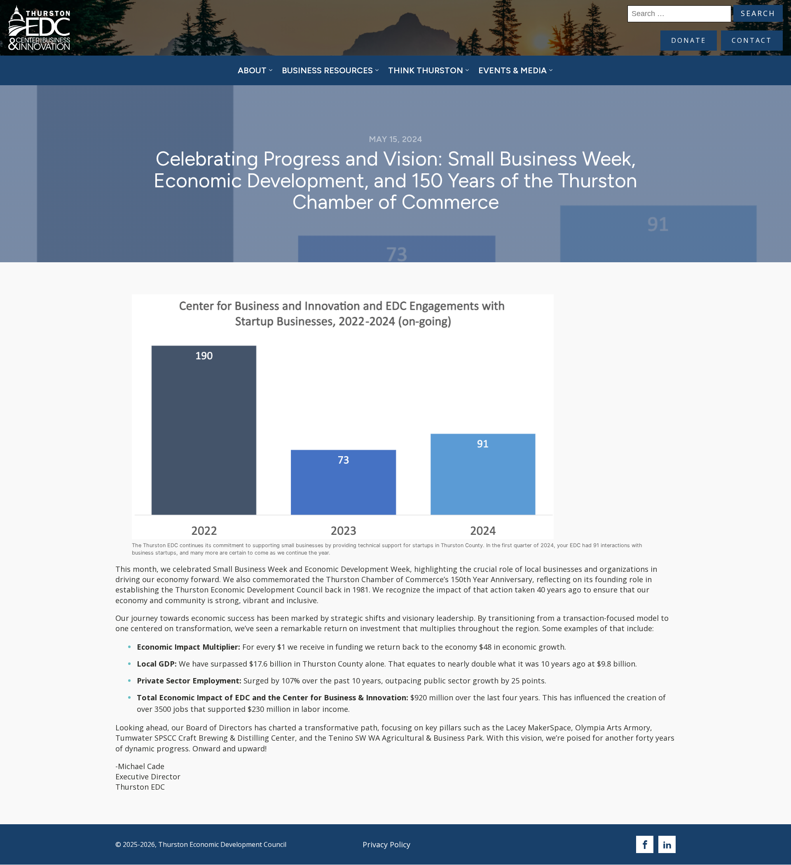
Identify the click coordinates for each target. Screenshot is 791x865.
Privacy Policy (386, 844)
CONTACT (752, 40)
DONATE (688, 40)
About (252, 70)
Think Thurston (425, 70)
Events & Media (512, 70)
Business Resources (327, 70)
